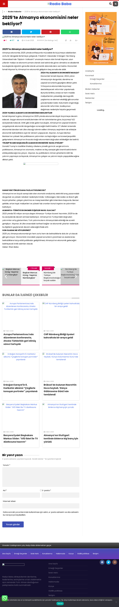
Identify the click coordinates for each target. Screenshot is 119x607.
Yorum (6, 465)
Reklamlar (90, 98)
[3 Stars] (40, 40)
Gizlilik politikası (83, 553)
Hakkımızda (60, 553)
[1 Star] (37, 40)
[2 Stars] (39, 40)
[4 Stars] (42, 40)
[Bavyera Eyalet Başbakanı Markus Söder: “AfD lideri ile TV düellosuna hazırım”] (20, 416)
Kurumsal (89, 75)
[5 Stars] (43, 40)
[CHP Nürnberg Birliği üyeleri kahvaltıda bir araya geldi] (61, 315)
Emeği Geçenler (97, 79)
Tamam (60, 603)
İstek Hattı (90, 93)
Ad (5, 490)
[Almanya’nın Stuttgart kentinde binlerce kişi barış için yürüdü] (61, 416)
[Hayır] (116, 602)
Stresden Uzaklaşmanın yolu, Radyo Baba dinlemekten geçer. (27, 545)
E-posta (46, 490)
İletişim (88, 102)
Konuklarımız (96, 83)
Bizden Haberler (14, 11)
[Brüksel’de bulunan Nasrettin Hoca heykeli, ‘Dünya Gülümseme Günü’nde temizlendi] (61, 365)
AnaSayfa (89, 71)
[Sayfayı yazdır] (18, 40)
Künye (71, 553)
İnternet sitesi (9, 501)
